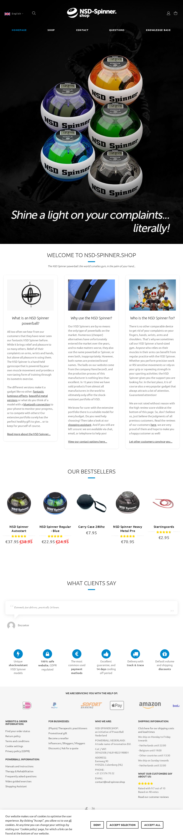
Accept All (152, 825)
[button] (13, 13)
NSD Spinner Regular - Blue (55, 529)
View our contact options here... (87, 441)
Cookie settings (14, 746)
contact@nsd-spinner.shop (110, 781)
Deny (97, 825)
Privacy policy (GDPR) (17, 751)
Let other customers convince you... (150, 441)
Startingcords (164, 527)
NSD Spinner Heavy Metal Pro (127, 529)
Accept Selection (122, 825)
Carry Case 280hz (91, 527)
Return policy (13, 736)
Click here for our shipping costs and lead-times (156, 730)
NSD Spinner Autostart (18, 529)
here (153, 424)
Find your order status (17, 731)
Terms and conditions (17, 741)
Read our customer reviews (153, 796)
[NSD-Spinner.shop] (91, 13)
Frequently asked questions (20, 776)
